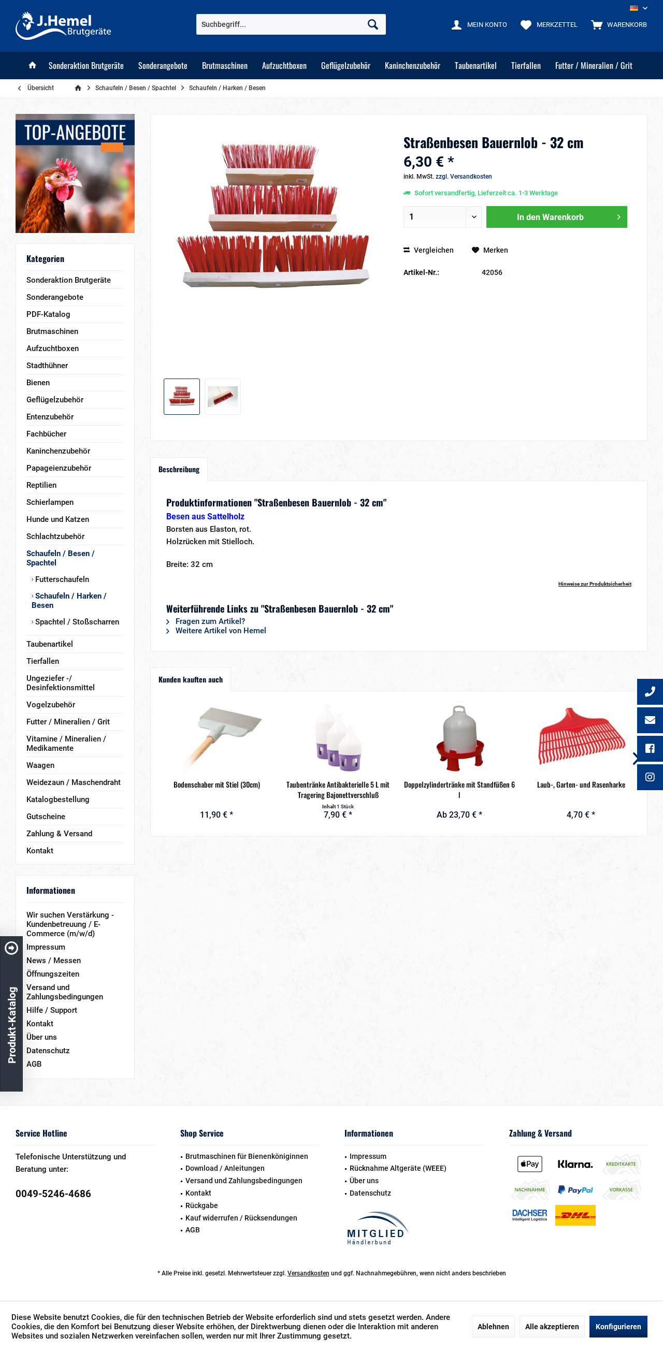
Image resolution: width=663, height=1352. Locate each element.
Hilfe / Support (51, 1010)
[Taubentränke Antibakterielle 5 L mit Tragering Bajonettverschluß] (338, 738)
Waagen (40, 765)
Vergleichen (433, 250)
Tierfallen (42, 661)
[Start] (32, 65)
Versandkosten (308, 1273)
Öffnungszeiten (52, 974)
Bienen (38, 382)
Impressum (45, 947)
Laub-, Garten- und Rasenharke (581, 784)
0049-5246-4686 (53, 1194)
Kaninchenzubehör (58, 451)
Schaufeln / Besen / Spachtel (60, 558)
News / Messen (53, 960)
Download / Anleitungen (225, 1168)
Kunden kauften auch (190, 679)
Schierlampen (50, 502)
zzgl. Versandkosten (464, 176)
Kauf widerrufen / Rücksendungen (241, 1218)
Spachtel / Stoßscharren (76, 622)
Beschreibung (178, 468)
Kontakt (39, 850)
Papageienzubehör (58, 468)
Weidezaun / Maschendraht (73, 782)
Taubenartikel (49, 644)
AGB (33, 1064)
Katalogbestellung (58, 799)
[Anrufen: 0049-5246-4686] (650, 692)
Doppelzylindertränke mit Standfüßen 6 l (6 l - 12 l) (459, 789)
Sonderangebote (54, 297)
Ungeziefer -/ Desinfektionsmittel (60, 683)
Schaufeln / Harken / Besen (69, 600)
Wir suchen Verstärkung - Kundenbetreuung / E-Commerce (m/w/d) (70, 924)
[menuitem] (616, 24)
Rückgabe (201, 1205)
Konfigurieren (618, 1326)
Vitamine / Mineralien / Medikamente (66, 743)
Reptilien (41, 485)
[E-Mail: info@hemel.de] (650, 721)
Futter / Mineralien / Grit (68, 721)
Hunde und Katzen (57, 519)
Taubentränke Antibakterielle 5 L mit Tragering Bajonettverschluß (338, 789)
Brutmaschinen (52, 331)
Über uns (41, 1037)
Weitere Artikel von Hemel (220, 630)
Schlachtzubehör (55, 536)
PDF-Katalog (48, 314)
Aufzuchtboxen (52, 348)
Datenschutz (48, 1050)
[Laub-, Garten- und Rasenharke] (581, 738)
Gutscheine (45, 816)
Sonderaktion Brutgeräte (68, 280)
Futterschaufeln (61, 579)
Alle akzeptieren (552, 1326)
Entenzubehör (50, 416)
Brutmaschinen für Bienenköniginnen (246, 1156)
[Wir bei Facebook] (650, 749)
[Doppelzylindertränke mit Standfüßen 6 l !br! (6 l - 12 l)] (459, 738)
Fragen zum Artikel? (209, 621)
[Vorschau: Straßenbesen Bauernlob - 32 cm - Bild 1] (223, 397)
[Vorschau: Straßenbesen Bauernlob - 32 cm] (182, 397)
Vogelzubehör (50, 704)
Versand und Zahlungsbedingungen (64, 992)
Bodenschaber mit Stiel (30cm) (217, 784)
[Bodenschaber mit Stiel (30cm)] (216, 738)
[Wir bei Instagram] (650, 778)
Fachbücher (46, 434)
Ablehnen (493, 1326)
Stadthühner (47, 365)
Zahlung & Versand (59, 833)
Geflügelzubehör (54, 399)
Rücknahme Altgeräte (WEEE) (398, 1168)
